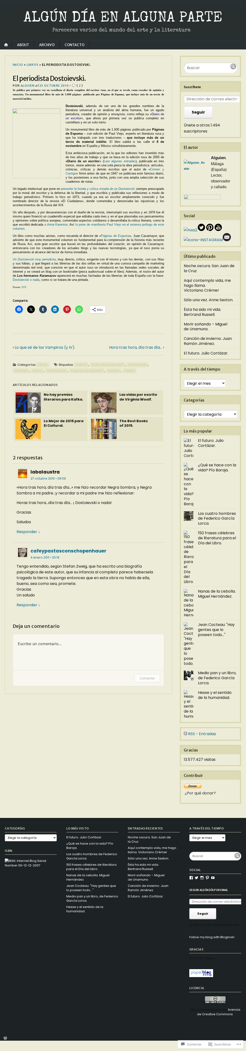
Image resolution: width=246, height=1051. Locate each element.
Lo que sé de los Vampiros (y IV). (45, 347)
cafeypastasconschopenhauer (68, 551)
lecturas (21, 371)
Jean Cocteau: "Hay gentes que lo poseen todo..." (216, 629)
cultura (81, 365)
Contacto (74, 45)
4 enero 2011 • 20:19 (45, 557)
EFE (24, 287)
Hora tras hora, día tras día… (135, 347)
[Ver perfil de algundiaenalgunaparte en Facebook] (191, 878)
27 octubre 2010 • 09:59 (48, 478)
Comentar (147, 678)
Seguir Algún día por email (208, 890)
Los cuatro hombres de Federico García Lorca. (217, 518)
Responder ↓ (28, 532)
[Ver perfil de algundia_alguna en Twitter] (196, 878)
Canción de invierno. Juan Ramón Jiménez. (208, 341)
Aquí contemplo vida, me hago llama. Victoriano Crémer (152, 850)
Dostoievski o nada (26, 280)
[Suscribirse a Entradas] (185, 734)
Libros (32, 64)
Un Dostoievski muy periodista (34, 259)
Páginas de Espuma (115, 236)
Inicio (18, 64)
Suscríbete (192, 87)
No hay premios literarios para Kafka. (63, 397)
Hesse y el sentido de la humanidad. (215, 695)
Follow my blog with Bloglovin (211, 937)
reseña (113, 371)
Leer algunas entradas (120, 161)
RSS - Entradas (202, 734)
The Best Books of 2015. (133, 423)
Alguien (28, 85)
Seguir (198, 112)
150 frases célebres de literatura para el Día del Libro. (217, 538)
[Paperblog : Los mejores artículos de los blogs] (201, 976)
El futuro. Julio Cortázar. (206, 353)
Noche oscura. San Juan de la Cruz (209, 268)
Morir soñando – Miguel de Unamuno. (205, 326)
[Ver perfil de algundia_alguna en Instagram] (202, 878)
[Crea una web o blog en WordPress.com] (5, 1038)
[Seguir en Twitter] (201, 230)
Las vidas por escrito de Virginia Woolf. (138, 397)
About (23, 45)
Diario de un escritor (107, 365)
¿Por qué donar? (200, 793)
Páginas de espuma (87, 371)
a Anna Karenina (56, 224)
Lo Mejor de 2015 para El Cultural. (63, 423)
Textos (129, 371)
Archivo (47, 45)
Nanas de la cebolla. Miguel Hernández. (217, 594)
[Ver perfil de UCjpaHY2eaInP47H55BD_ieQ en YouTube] (213, 878)
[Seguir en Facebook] (190, 230)
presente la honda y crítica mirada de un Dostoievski (98, 189)
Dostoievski (137, 365)
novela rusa (56, 371)
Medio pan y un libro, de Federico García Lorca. (217, 678)
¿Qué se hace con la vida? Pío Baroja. (217, 467)
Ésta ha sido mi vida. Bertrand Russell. (202, 312)
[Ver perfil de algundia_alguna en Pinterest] (207, 878)
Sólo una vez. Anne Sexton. (208, 300)
